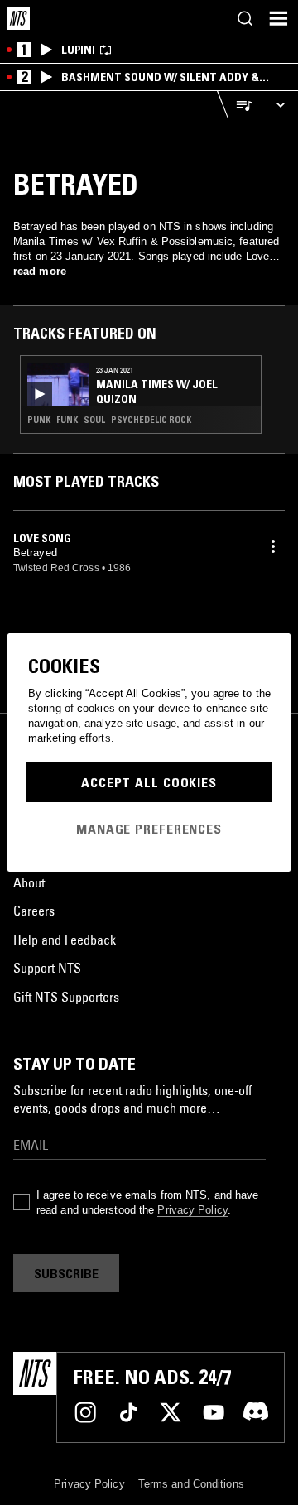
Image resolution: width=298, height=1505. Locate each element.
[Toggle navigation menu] (278, 18)
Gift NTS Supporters (66, 996)
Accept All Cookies (149, 782)
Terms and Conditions (191, 1484)
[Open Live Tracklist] (239, 104)
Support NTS (47, 967)
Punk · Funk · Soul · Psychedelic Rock (109, 420)
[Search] (245, 18)
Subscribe (66, 1273)
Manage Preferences (149, 828)
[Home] (18, 18)
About (29, 882)
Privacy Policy (192, 1210)
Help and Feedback (64, 939)
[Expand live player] (280, 104)
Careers (34, 910)
